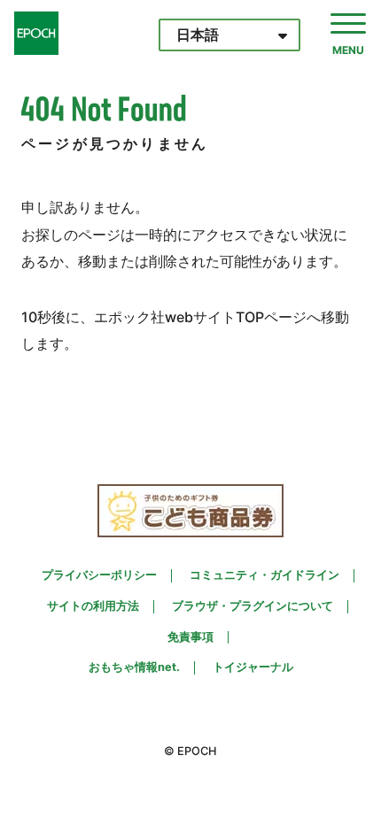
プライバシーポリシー (99, 575)
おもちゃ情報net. (134, 667)
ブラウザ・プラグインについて (252, 606)
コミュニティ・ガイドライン (264, 575)
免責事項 (190, 637)
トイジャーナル (253, 667)
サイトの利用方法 (93, 606)
